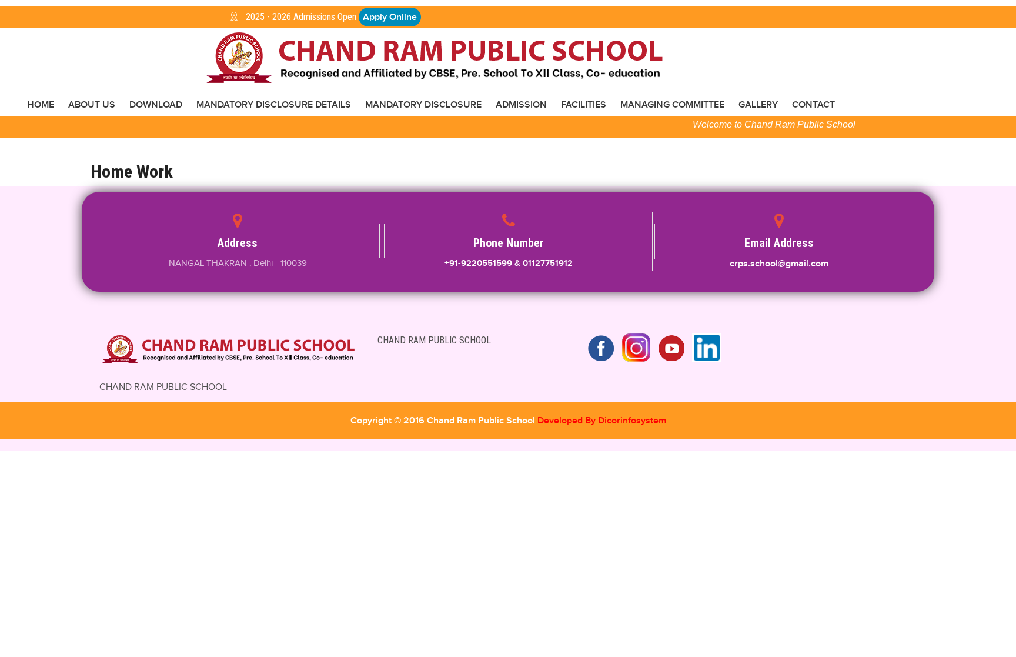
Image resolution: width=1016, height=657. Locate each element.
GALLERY (758, 104)
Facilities (583, 104)
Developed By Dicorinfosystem (601, 420)
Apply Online (390, 17)
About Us (91, 104)
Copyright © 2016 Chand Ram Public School (443, 420)
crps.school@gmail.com (779, 263)
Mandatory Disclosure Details (273, 104)
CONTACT (813, 104)
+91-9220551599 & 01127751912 (508, 263)
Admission (521, 104)
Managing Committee (672, 104)
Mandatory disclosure (423, 104)
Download (155, 104)
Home (40, 104)
